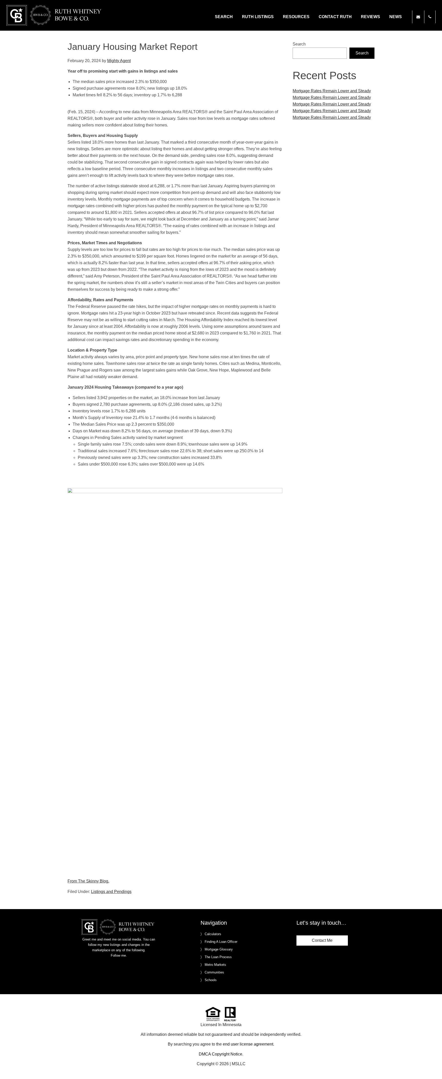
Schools (211, 980)
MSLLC (239, 1064)
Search (299, 44)
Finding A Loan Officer (221, 942)
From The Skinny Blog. (88, 881)
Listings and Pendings (111, 891)
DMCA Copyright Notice (220, 1054)
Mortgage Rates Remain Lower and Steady (332, 91)
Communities (214, 972)
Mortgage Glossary (219, 949)
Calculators (213, 934)
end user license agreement (248, 1044)
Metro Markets (215, 965)
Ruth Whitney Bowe (54, 15)
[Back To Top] (433, 1065)
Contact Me (322, 940)
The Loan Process (218, 957)
